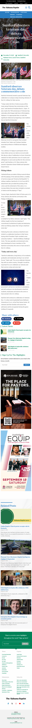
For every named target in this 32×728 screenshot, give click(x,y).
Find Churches (5, 671)
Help (21, 718)
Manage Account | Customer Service (23, 693)
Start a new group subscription (23, 685)
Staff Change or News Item (7, 681)
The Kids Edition (15, 12)
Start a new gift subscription (22, 683)
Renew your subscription (22, 681)
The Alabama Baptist (11, 1)
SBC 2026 (7, 12)
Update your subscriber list (22, 689)
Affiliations (4, 664)
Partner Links (4, 666)
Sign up (27, 364)
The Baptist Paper (21, 1)
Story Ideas (4, 680)
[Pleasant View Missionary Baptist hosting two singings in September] (4, 340)
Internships (4, 669)
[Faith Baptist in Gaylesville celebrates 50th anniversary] (4, 348)
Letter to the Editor (6, 683)
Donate (3, 657)
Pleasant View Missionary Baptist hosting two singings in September (19, 339)
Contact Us (4, 656)
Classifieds (19, 14)
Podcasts (19, 661)
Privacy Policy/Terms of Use (13, 718)
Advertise (4, 668)
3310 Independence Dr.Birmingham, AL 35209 (16, 714)
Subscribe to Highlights (22, 691)
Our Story (4, 659)
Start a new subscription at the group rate (23, 687)
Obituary (3, 688)
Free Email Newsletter (16, 16)
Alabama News (7, 57)
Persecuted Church (21, 666)
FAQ (24, 718)
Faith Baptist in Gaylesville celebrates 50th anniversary (18, 347)
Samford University (23, 55)
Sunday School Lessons (22, 656)
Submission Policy (6, 692)
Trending (12, 14)
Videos (18, 668)
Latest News (24, 12)
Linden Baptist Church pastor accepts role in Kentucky (19, 331)
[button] (29, 7)
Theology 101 (20, 664)
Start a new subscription (22, 680)
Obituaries (19, 663)
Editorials (19, 657)
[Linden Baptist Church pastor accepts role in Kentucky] (4, 332)
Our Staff (4, 661)
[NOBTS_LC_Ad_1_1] (16, 399)
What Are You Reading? (7, 687)
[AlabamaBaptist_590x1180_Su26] (16, 460)
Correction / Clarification (7, 690)
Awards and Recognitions (7, 663)
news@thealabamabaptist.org (16, 722)
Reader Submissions (6, 685)
